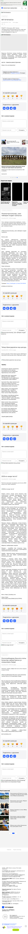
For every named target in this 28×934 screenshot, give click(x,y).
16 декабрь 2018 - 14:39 (6, 22)
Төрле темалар (17, 852)
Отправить (21, 130)
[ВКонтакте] (4, 108)
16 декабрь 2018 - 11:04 (6, 220)
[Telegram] (11, 108)
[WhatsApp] (14, 108)
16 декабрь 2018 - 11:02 (6, 352)
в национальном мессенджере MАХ (12, 79)
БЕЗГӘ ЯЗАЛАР (5, 346)
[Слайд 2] (12, 179)
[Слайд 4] (15, 179)
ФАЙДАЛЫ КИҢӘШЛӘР (7, 212)
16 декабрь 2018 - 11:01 (6, 481)
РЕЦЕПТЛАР (4, 16)
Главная (9, 852)
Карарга (15, 930)
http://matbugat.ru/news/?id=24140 (16, 285)
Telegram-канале (15, 73)
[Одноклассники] (7, 108)
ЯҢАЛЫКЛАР (5, 475)
